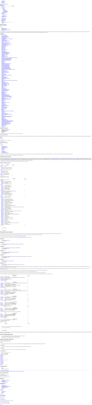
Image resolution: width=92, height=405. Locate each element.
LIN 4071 (2, 207)
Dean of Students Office (4, 385)
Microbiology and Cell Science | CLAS (6, 99)
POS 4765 (2, 212)
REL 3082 (2, 215)
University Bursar (4, 387)
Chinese (3, 50)
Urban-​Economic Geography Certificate (6, 123)
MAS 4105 (3, 297)
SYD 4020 (2, 220)
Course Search (4, 14)
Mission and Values (4, 391)
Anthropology (3, 39)
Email (4, 131)
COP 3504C (2, 160)
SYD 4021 (2, 221)
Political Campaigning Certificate (5, 102)
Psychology (3, 106)
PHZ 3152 (2, 211)
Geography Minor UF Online (5, 71)
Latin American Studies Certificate (6, 89)
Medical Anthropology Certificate (5, 94)
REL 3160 (2, 216)
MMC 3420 (2, 209)
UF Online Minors (5, 11)
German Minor (3, 76)
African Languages (4, 37)
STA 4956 (2, 219)
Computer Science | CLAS (5, 54)
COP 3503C (12, 160)
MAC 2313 (70, 158)
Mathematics (3, 93)
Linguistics (3, 91)
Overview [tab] (3, 150)
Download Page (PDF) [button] (3, 399)
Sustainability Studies (4, 119)
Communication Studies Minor (5, 52)
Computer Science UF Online (5, 53)
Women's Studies (4, 124)
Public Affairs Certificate (4, 107)
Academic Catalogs (4, 18)
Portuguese (3, 103)
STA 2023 (54, 158)
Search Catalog (3, 22)
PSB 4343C (2, 213)
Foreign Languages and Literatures (6, 66)
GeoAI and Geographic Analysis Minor (6, 68)
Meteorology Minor (4, 98)
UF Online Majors (5, 10)
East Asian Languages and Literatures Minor (7, 58)
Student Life (3, 19)
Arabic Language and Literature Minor (6, 42)
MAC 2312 (66, 158)
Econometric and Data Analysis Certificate (6, 60)
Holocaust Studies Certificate (5, 82)
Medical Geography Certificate (5, 95)
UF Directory (3, 380)
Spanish (3, 115)
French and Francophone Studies (5, 67)
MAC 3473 (78, 158)
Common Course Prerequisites (20, 237)
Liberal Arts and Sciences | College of (6, 29)
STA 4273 (2, 189)
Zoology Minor (3, 126)
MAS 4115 (2, 183)
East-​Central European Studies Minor (6, 59)
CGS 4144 (2, 200)
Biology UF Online (4, 46)
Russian (3, 110)
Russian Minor (3, 111)
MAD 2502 (2, 181)
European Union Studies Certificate (6, 65)
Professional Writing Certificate (5, 105)
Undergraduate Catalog (4, 28)
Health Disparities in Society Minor (6, 78)
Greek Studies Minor (4, 77)
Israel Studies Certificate (4, 85)
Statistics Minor (3, 118)
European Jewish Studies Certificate (6, 64)
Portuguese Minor (4, 104)
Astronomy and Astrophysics (5, 45)
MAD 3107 (2, 192)
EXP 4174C (2, 204)
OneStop (3, 392)
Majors (4, 8)
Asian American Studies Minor (5, 43)
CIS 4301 (5, 264)
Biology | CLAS (3, 47)
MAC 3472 (8, 240)
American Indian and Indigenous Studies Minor (7, 38)
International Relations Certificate (5, 84)
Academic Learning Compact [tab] (5, 152)
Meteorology (3, 97)
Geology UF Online (4, 74)
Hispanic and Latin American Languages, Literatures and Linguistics (9, 80)
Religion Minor (3, 109)
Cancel (1, 404)
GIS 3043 (2, 205)
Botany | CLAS (3, 48)
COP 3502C (8, 160)
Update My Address (4, 381)
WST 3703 (2, 222)
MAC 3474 (82, 158)
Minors (4, 9)
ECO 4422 (2, 203)
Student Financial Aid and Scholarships (6, 386)
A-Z (3, 15)
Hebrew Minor (3, 79)
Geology (3, 73)
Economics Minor (4, 61)
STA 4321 (78, 159)
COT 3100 (3, 193)
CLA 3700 (2, 201)
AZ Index (3, 1)
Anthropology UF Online (5, 41)
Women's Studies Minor (4, 125)
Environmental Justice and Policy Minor (6, 63)
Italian (2, 86)
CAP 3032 (2, 199)
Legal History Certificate (4, 90)
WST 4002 (2, 223)
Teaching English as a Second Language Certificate (7, 120)
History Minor (3, 81)
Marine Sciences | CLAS (4, 92)
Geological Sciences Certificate (5, 72)
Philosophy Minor (4, 100)
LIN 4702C (2, 208)
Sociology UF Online (4, 114)
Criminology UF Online (4, 55)
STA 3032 (57, 158)
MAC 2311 (2, 167)
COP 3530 (2, 194)
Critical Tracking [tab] (4, 151)
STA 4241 (2, 188)
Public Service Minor (4, 108)
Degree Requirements (4, 330)
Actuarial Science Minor (4, 35)
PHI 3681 (2, 196)
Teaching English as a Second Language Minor (7, 121)
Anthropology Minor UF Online (5, 40)
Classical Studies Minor (4, 51)
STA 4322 (1, 303)
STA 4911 (2, 217)
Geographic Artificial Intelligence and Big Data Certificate (8, 69)
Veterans (3, 388)
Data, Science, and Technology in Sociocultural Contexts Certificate (9, 57)
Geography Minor (4, 70)
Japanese (3, 87)
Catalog (1, 4)
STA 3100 (2, 185)
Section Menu (2, 33)
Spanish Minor (3, 117)
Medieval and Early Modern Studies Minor (6, 96)
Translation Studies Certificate (5, 122)
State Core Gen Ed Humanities (3, 316)
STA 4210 (20, 256)
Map (0, 143)
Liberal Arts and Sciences (7, 129)
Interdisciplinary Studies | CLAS (5, 83)
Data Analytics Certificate (5, 56)
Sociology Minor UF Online (5, 113)
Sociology (3, 112)
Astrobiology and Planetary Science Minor (6, 44)
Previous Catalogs (4, 20)
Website (1, 137)
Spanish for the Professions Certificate (6, 116)
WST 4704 (2, 224)
